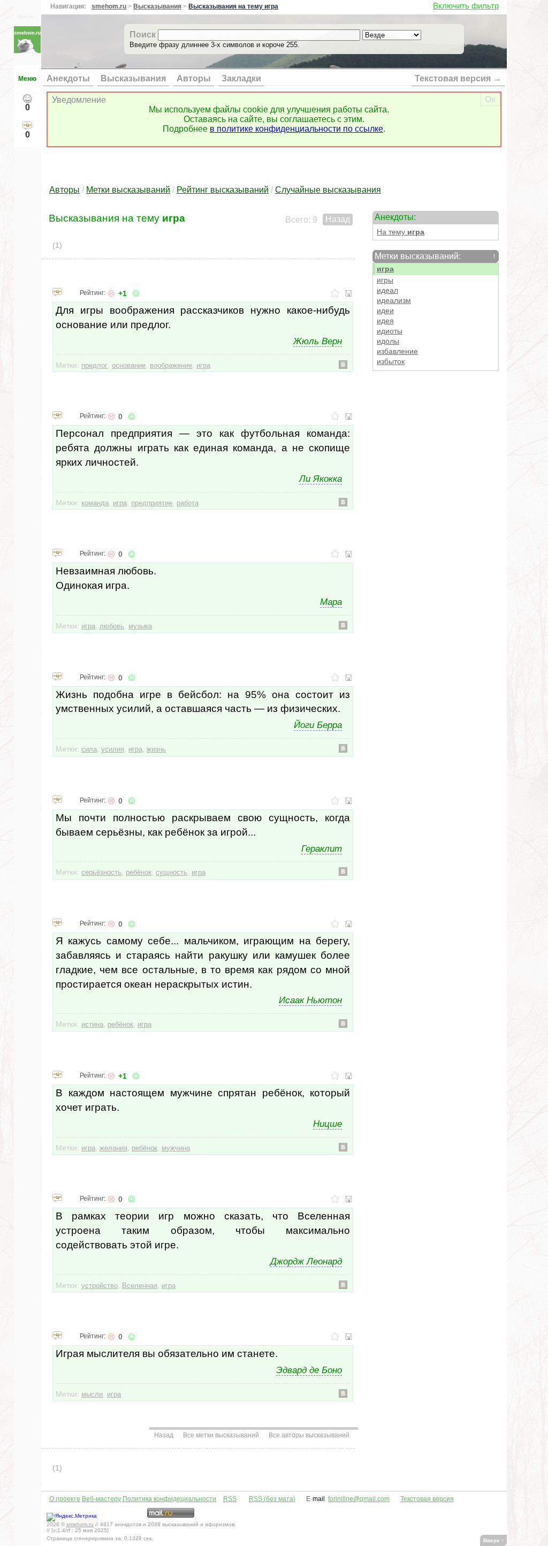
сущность (171, 872)
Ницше (327, 1123)
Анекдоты (68, 78)
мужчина (176, 1148)
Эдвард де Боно (309, 1370)
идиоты (389, 331)
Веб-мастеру (101, 1499)
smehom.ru (109, 6)
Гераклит (321, 848)
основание (129, 365)
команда (95, 503)
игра (385, 269)
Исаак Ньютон (310, 1000)
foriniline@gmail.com (359, 1499)
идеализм (394, 301)
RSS (230, 1499)
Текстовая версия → (458, 78)
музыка (140, 626)
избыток (391, 362)
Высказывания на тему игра (233, 6)
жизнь (156, 749)
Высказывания (157, 6)
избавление (397, 351)
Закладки (241, 78)
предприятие (151, 503)
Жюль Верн (317, 341)
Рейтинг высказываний (223, 189)
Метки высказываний (128, 189)
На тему (400, 232)
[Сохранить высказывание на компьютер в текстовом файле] (349, 293)
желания (113, 1148)
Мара (331, 601)
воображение (171, 365)
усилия (112, 749)
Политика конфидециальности (169, 1499)
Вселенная (139, 1286)
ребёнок (138, 872)
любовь (112, 626)
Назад (337, 219)
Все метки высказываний (221, 1435)
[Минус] (110, 293)
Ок (490, 99)
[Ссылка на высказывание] (57, 292)
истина (92, 1024)
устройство (99, 1286)
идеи (385, 311)
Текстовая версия (427, 1499)
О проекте (64, 1499)
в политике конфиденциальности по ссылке (296, 128)
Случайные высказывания (328, 189)
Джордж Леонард (306, 1261)
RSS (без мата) (272, 1499)
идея (385, 321)
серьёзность (101, 872)
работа (188, 503)
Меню (27, 78)
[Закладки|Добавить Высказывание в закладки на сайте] (335, 293)
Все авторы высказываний (309, 1435)
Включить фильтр (466, 5)
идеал (387, 290)
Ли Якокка (320, 478)
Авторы (194, 78)
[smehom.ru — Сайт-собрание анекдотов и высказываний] (27, 50)
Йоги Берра (318, 724)
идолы (388, 341)
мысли (92, 1394)
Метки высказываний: (435, 256)
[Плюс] (135, 293)
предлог (94, 365)
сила (89, 749)
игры (385, 280)
